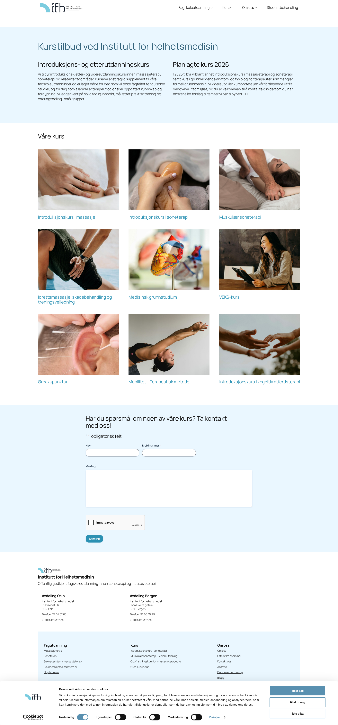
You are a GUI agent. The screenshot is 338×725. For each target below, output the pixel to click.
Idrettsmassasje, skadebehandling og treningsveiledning (75, 299)
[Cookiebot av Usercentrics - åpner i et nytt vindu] (33, 717)
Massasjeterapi (53, 650)
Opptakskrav (51, 672)
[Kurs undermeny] (231, 8)
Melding (92, 466)
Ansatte (222, 667)
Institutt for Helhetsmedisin (66, 577)
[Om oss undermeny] (256, 8)
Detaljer (214, 717)
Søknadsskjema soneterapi (60, 667)
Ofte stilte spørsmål (229, 656)
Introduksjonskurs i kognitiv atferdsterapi (259, 382)
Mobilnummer (151, 445)
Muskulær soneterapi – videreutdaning (153, 656)
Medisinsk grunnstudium (153, 297)
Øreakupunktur (53, 382)
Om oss (221, 650)
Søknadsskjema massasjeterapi (63, 661)
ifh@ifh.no (57, 620)
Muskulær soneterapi (240, 217)
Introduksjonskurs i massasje (66, 217)
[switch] (120, 717)
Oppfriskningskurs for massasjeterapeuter (156, 661)
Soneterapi (50, 656)
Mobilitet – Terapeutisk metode (159, 382)
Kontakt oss (224, 661)
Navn (89, 445)
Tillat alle (297, 690)
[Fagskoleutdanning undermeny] (211, 8)
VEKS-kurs (229, 297)
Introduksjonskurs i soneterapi (158, 217)
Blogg (220, 677)
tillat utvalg (297, 702)
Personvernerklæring (230, 672)
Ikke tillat (297, 713)
